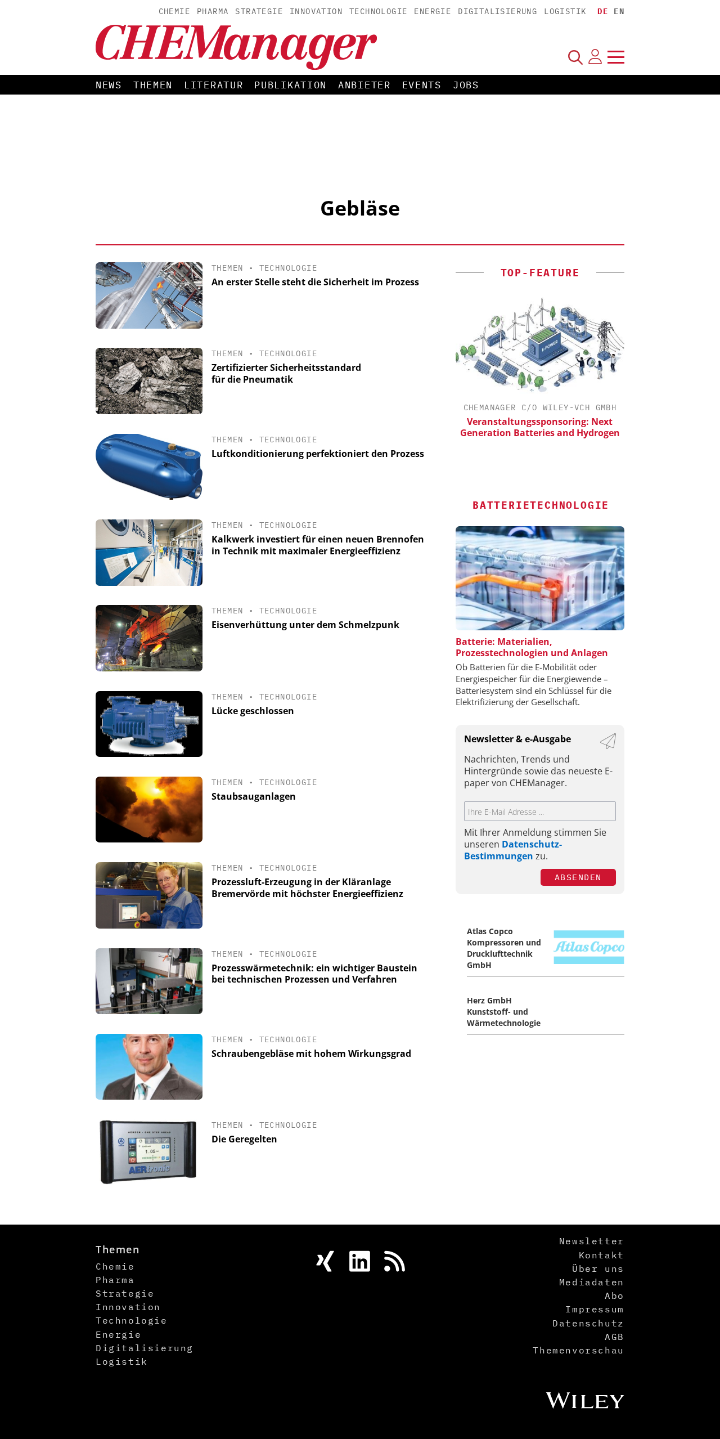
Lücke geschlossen (253, 711)
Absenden (578, 877)
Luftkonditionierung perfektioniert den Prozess (318, 453)
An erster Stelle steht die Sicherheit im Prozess (315, 282)
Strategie (259, 11)
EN (619, 11)
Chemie (174, 11)
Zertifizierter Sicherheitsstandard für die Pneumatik (286, 373)
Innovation (316, 11)
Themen (153, 85)
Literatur (213, 85)
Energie (432, 11)
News (109, 85)
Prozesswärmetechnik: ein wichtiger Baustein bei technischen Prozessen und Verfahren (314, 974)
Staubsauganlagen (254, 796)
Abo (614, 1295)
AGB (614, 1336)
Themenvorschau (578, 1350)
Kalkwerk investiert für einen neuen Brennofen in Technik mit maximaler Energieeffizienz (318, 545)
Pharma (212, 11)
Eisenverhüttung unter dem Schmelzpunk (305, 624)
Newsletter (591, 1241)
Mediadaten (591, 1282)
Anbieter (364, 85)
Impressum (594, 1309)
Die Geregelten (244, 1139)
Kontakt (601, 1255)
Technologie (378, 11)
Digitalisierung (497, 11)
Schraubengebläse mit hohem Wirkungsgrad (311, 1053)
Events (422, 85)
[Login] (595, 57)
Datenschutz (588, 1323)
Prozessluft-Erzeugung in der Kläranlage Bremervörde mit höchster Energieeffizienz (307, 888)
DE (602, 11)
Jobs (466, 85)
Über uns (598, 1268)
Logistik (565, 11)
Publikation (290, 85)
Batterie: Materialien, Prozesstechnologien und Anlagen (532, 647)
